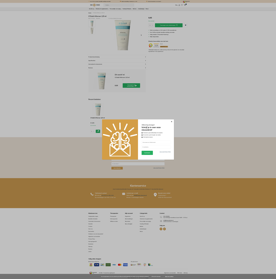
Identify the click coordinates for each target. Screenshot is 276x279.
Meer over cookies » (169, 276)
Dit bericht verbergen (156, 276)
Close (171, 121)
